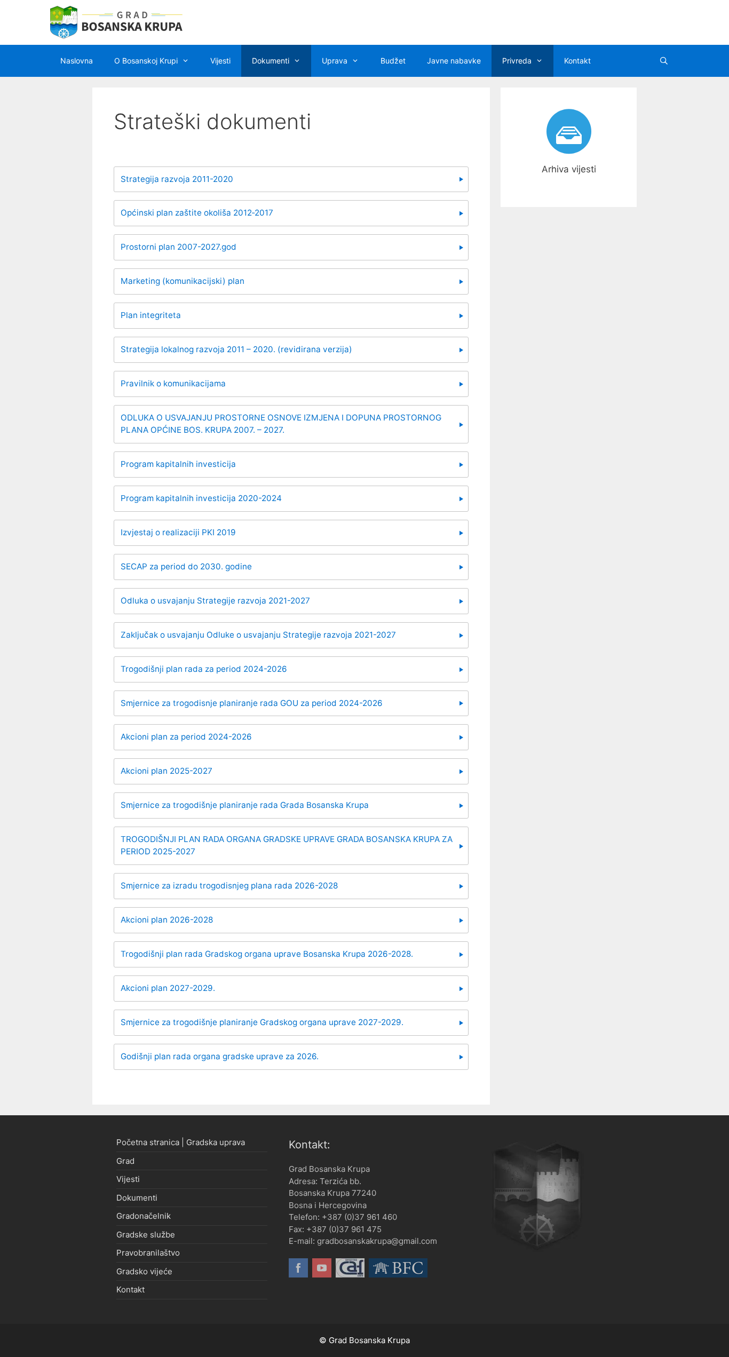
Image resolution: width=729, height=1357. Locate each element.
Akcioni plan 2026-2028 (167, 920)
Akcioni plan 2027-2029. (168, 988)
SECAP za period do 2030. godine (186, 566)
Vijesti (220, 60)
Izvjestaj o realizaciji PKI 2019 (178, 532)
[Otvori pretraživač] (663, 61)
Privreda (517, 60)
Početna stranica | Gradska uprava (180, 1142)
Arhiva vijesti (569, 169)
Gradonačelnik (143, 1216)
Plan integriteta (151, 315)
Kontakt (577, 60)
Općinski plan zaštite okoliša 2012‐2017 (197, 213)
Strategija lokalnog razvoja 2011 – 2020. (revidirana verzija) (236, 349)
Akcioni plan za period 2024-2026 (186, 737)
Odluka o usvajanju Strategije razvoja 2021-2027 (215, 601)
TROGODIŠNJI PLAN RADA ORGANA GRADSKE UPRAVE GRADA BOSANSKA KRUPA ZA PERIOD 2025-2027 (287, 845)
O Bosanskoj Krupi (146, 60)
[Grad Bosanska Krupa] (116, 22)
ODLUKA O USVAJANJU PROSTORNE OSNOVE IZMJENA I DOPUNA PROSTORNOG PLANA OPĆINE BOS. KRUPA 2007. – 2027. (281, 423)
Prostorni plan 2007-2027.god (178, 247)
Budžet (393, 60)
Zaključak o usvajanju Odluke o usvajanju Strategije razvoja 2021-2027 (258, 635)
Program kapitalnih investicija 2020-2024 (201, 498)
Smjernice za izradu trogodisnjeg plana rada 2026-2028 (229, 885)
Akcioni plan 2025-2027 (166, 771)
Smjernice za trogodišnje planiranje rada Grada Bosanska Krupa (245, 805)
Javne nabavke (454, 60)
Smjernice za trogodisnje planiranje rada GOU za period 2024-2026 (252, 703)
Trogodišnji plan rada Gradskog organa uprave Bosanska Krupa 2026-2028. (267, 954)
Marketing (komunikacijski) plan (182, 281)
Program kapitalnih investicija (178, 464)
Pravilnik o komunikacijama (173, 383)
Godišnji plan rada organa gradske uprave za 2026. (220, 1056)
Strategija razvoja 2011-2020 (177, 179)
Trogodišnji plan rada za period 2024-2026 (204, 669)
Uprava (334, 60)
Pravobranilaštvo (148, 1253)
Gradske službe (145, 1234)
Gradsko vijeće (144, 1271)
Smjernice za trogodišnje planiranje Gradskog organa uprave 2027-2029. (262, 1022)
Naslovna (76, 60)
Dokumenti (270, 60)
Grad (125, 1161)
